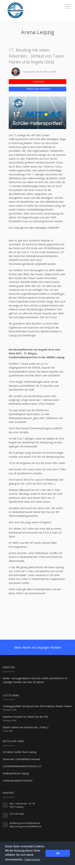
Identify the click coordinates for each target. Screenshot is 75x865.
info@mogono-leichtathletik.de (25, 823)
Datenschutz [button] (32, 859)
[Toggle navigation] (68, 6)
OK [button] (58, 853)
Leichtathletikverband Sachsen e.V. (22, 766)
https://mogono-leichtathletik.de (25, 826)
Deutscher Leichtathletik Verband (21, 759)
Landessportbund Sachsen (17, 780)
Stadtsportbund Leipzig (16, 773)
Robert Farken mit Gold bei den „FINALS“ (26, 727)
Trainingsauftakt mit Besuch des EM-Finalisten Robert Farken (37, 706)
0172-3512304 (17, 813)
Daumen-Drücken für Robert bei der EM (25, 716)
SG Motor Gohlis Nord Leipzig (19, 752)
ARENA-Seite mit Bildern (38, 88)
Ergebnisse (38, 81)
